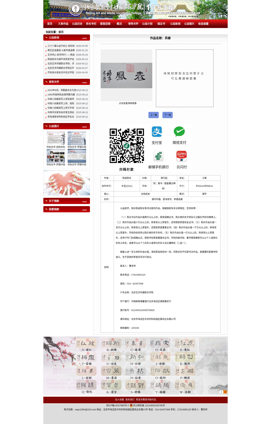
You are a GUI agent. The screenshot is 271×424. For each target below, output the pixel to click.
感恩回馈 (105, 23)
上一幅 (153, 115)
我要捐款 (54, 209)
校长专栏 (91, 23)
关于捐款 (54, 201)
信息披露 (203, 23)
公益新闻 (175, 23)
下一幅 (167, 115)
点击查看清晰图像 (128, 103)
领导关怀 (133, 23)
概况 (119, 23)
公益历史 (77, 23)
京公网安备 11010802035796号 (149, 405)
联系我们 (130, 399)
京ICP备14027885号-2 (117, 405)
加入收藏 (119, 399)
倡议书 (161, 23)
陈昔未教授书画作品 (146, 399)
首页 (49, 23)
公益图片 (189, 23)
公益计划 (147, 23)
